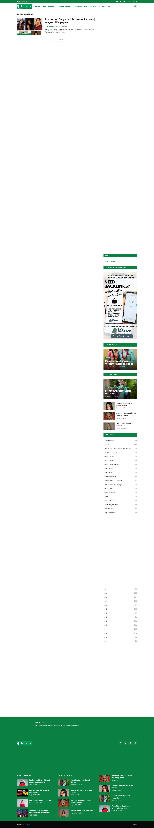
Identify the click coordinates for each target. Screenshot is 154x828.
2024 (120, 589)
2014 (120, 629)
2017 (120, 617)
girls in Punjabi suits (120, 505)
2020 (120, 605)
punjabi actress (120, 513)
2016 (120, 621)
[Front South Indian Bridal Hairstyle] (63, 782)
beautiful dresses (120, 477)
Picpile (19, 825)
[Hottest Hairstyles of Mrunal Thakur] (109, 406)
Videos (93, 6)
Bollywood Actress (120, 452)
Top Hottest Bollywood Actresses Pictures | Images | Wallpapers (70, 21)
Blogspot (26, 825)
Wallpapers (48, 6)
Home (18, 1)
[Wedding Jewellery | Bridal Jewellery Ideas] (109, 416)
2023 (120, 593)
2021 (120, 601)
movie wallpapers (120, 508)
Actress (120, 444)
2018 (120, 613)
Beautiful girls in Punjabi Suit (40, 800)
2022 (120, 597)
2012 (120, 637)
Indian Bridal (64, 6)
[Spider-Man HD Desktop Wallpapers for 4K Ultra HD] (22, 813)
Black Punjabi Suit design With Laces (120, 448)
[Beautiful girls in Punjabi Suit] (22, 803)
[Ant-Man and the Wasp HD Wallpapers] (22, 792)
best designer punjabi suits (120, 480)
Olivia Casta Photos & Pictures (124, 424)
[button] (135, 6)
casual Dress (120, 488)
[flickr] (133, 1)
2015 (120, 625)
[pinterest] (124, 1)
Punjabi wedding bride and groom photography (39, 781)
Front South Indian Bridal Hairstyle (80, 781)
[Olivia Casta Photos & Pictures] (109, 426)
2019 (120, 609)
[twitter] (120, 1)
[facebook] (117, 1)
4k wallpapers (120, 440)
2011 (120, 641)
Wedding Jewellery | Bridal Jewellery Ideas (126, 414)
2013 (120, 633)
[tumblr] (127, 1)
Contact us (104, 6)
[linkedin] (136, 1)
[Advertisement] (120, 96)
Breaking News (109, 261)
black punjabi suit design (120, 485)
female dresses (120, 492)
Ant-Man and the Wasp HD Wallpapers (39, 791)
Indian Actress (120, 456)
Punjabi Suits (81, 6)
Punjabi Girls (120, 472)
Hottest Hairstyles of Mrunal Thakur (124, 404)
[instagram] (130, 1)
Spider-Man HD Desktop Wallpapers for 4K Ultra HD (39, 811)
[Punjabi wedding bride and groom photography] (22, 782)
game (120, 497)
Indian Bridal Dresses (120, 464)
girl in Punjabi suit (120, 500)
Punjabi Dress (120, 468)
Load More (58, 40)
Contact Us (26, 1)
